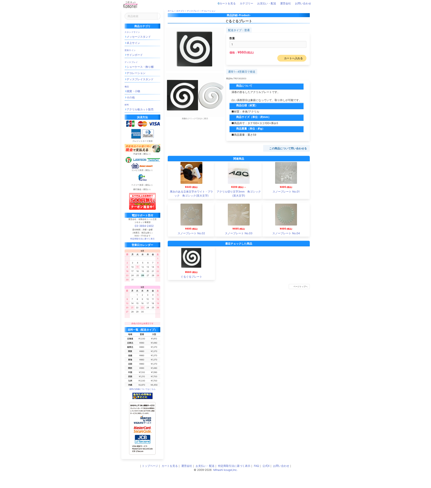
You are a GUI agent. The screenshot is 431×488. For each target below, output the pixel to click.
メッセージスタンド (139, 36)
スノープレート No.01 (286, 191)
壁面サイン (130, 50)
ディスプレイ (131, 62)
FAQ (256, 465)
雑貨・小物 (133, 91)
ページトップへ (300, 286)
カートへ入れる (293, 58)
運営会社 (285, 3)
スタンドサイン (132, 32)
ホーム (171, 11)
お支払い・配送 (266, 3)
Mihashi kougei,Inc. (225, 470)
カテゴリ (180, 11)
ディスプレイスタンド (140, 79)
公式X (266, 465)
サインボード (135, 55)
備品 (127, 86)
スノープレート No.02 (191, 233)
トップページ (150, 465)
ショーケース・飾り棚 (140, 66)
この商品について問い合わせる (288, 148)
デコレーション (136, 73)
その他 (131, 97)
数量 (232, 38)
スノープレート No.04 (286, 233)
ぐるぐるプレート (191, 276)
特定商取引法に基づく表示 (234, 465)
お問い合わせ (303, 3)
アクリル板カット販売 (140, 109)
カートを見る (227, 3)
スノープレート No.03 (238, 233)
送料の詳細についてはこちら (142, 389)
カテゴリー (246, 3)
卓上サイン (133, 43)
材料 (127, 104)
